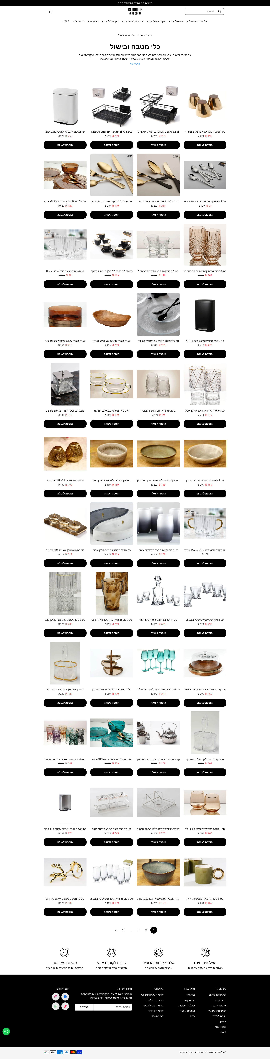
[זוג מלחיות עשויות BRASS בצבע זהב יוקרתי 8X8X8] (65, 453)
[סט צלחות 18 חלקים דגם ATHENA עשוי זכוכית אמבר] (65, 175)
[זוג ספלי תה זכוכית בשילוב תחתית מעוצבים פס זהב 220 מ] (111, 384)
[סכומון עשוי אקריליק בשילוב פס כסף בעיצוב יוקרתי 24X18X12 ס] (205, 732)
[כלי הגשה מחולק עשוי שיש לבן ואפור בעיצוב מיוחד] (111, 523)
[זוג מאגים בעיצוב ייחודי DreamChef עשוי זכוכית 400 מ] (65, 244)
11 (123, 930)
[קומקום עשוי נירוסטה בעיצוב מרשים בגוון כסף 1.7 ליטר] (158, 732)
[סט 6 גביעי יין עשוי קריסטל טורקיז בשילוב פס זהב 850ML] (158, 663)
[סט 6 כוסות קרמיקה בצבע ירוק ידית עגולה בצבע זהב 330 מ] (205, 872)
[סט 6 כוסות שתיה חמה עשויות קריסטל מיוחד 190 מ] (158, 244)
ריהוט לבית (177, 21)
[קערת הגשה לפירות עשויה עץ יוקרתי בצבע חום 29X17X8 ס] (111, 314)
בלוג (192, 1016)
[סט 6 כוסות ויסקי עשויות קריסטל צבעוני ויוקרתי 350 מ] (65, 732)
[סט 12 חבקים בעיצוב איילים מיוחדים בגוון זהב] (65, 872)
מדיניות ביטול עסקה (153, 1005)
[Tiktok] (65, 1006)
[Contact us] (6, 1031)
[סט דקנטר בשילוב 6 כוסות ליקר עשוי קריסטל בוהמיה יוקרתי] (158, 593)
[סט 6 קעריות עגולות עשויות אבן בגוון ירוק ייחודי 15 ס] (158, 453)
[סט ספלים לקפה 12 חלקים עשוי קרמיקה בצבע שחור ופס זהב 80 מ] (111, 244)
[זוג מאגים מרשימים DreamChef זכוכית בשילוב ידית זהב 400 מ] (205, 523)
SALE (66, 21)
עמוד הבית (146, 35)
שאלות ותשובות (186, 1005)
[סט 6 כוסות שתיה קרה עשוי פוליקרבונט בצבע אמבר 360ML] (111, 593)
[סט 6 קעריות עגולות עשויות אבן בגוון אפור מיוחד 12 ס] (111, 453)
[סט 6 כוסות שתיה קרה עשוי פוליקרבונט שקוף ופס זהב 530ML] (65, 593)
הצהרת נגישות (187, 1011)
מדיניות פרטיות (155, 1011)
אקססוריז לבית (157, 21)
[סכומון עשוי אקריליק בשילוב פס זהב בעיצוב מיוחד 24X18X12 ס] (65, 663)
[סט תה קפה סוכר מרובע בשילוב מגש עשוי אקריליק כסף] (111, 802)
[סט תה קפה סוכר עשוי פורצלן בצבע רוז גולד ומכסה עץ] (205, 105)
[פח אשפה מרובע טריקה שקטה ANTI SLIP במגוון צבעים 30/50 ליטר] (205, 314)
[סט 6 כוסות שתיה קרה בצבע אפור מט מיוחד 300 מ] (158, 523)
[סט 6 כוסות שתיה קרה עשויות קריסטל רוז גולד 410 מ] (205, 244)
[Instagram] (56, 997)
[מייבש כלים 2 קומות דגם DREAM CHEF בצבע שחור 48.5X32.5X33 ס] (158, 105)
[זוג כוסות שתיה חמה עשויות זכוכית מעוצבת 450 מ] (158, 384)
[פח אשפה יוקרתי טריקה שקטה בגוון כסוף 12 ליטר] (65, 802)
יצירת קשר (189, 1000)
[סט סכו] (158, 175)
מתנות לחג (78, 21)
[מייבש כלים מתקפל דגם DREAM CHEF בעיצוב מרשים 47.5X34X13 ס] (111, 105)
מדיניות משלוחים (154, 1000)
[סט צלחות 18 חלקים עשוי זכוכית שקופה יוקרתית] (158, 314)
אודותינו (191, 995)
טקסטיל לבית (111, 21)
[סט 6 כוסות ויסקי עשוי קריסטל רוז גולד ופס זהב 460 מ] (205, 802)
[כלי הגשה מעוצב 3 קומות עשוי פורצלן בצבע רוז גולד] (111, 663)
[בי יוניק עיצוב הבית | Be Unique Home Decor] (135, 11)
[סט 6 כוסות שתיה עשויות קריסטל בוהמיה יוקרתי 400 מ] (111, 872)
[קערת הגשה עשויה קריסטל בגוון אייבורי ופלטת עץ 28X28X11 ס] (65, 314)
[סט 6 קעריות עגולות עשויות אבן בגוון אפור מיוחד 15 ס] (205, 453)
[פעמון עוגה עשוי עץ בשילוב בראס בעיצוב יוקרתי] (205, 663)
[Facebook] (65, 997)
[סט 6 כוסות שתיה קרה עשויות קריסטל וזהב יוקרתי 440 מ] (205, 384)
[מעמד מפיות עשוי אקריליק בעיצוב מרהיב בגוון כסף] (158, 802)
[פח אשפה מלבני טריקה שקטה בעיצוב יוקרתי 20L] (65, 105)
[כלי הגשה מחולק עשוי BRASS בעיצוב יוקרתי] (65, 523)
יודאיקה (94, 21)
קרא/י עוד (135, 64)
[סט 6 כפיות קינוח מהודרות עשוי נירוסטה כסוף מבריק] (205, 175)
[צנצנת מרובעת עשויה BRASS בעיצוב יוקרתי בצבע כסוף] (65, 384)
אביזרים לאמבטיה (134, 21)
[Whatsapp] (56, 1006)
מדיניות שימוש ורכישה (151, 995)
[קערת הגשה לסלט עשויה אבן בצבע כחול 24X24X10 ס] (158, 872)
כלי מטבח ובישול (198, 21)
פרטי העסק (157, 1016)
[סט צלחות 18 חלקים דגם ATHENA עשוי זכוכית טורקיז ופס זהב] (111, 732)
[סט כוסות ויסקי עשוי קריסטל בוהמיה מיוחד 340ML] (205, 593)
